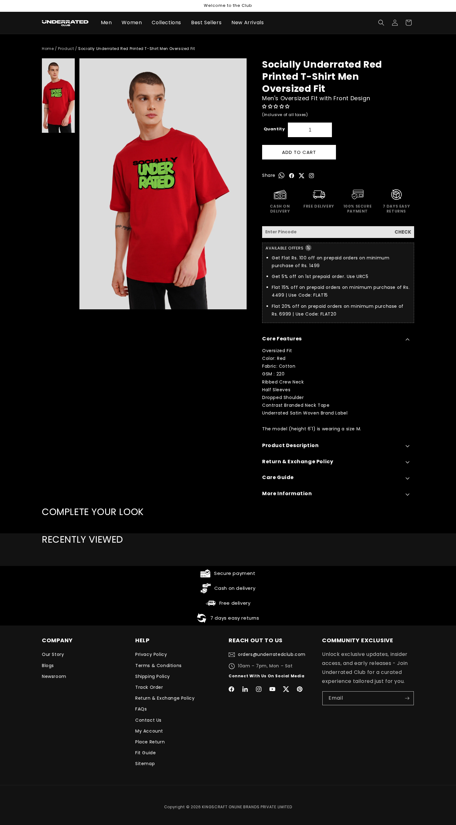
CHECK (403, 232)
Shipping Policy (152, 676)
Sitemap (145, 763)
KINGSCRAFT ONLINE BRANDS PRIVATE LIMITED (247, 806)
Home (48, 48)
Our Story (53, 654)
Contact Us (148, 720)
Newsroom (54, 676)
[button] (276, 106)
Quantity (274, 129)
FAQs (141, 709)
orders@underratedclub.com (272, 654)
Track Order (149, 687)
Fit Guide (145, 753)
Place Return (150, 742)
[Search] (381, 22)
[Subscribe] (407, 698)
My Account (149, 731)
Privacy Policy (151, 654)
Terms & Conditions (158, 665)
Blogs (48, 665)
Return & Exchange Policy (164, 698)
